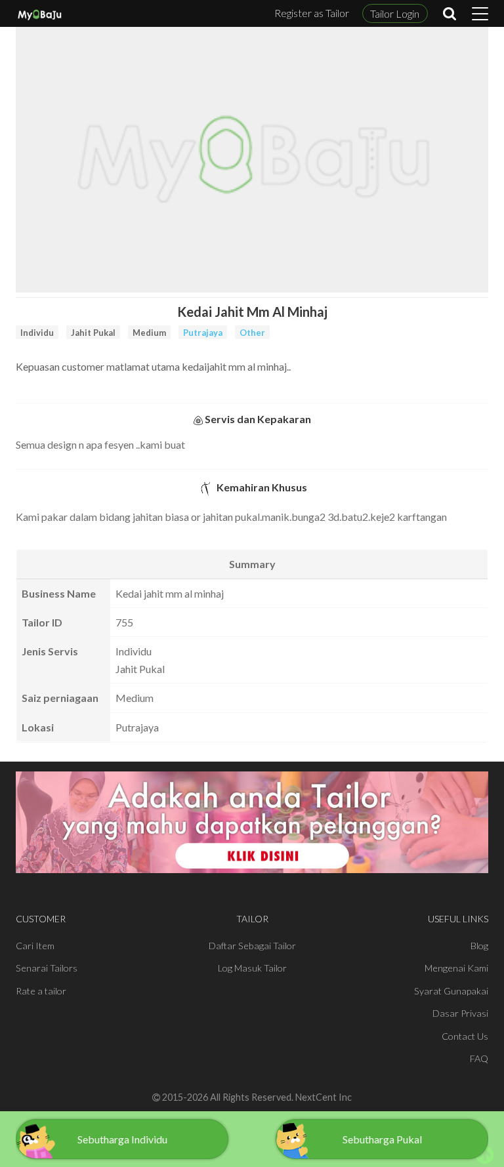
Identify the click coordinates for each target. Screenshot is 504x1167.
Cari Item (35, 945)
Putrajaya (202, 332)
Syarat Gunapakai (451, 990)
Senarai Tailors (46, 967)
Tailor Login (394, 13)
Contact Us (465, 1036)
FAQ (479, 1058)
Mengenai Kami (456, 967)
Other (252, 332)
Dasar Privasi (460, 1013)
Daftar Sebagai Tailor (252, 945)
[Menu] (480, 13)
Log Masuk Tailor (252, 967)
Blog (479, 945)
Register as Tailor (311, 13)
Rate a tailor (41, 990)
